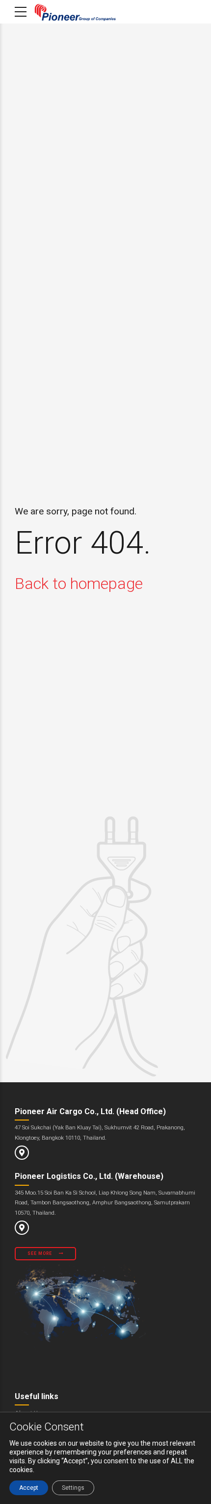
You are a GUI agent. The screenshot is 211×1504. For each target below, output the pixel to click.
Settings (73, 1487)
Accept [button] (28, 1487)
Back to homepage (79, 583)
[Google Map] (22, 1153)
